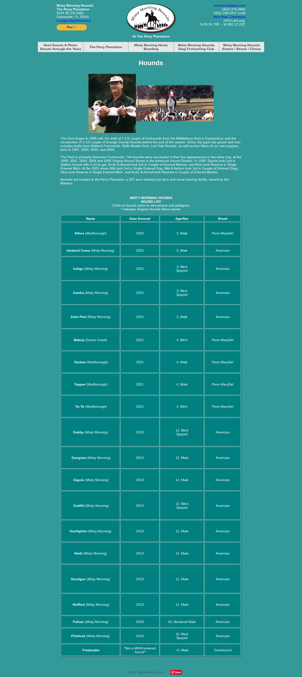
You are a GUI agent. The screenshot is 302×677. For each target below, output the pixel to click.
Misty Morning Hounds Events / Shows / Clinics (241, 47)
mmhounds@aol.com (229, 5)
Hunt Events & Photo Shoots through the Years (60, 47)
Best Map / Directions (229, 17)
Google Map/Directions (74, 20)
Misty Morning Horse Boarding (151, 47)
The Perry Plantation (105, 47)
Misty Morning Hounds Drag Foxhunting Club (196, 47)
